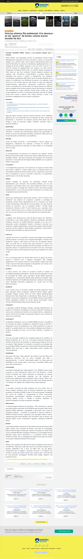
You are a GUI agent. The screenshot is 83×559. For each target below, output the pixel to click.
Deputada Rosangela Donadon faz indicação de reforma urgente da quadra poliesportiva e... (60, 13)
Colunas (40, 10)
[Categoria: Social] (41, 18)
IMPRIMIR (39, 49)
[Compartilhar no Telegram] (49, 44)
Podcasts (25, 10)
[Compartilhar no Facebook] (40, 44)
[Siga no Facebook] (12, 1)
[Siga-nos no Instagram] (39, 545)
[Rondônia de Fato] (41, 5)
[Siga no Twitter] (21, 1)
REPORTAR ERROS (48, 49)
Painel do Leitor (35, 548)
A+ (33, 49)
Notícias (56, 10)
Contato (62, 10)
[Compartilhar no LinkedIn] (52, 44)
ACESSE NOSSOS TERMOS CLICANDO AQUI (23, 557)
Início (20, 10)
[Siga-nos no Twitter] (43, 545)
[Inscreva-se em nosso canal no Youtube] (47, 545)
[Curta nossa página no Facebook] (36, 545)
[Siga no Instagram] (15, 1)
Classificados (33, 10)
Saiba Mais (48, 477)
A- (29, 49)
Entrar (8, 1)
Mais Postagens (41, 522)
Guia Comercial (48, 10)
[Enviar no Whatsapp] (46, 44)
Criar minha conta (64, 531)
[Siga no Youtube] (18, 1)
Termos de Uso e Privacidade (48, 548)
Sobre (28, 548)
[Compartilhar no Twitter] (43, 44)
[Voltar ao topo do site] (81, 335)
